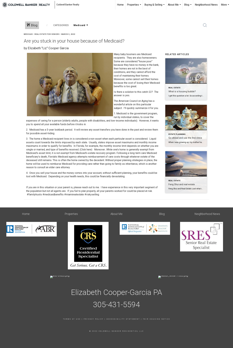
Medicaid (28, 34)
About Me (175, 6)
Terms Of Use (72, 319)
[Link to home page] (27, 5)
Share (228, 40)
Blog (188, 6)
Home (120, 4)
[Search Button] (205, 25)
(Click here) (86, 149)
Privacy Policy (94, 319)
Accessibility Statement (123, 319)
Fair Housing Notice (156, 319)
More (225, 6)
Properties (134, 6)
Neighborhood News (206, 4)
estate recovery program (101, 153)
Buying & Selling (154, 6)
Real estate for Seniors (47, 34)
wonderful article (123, 104)
